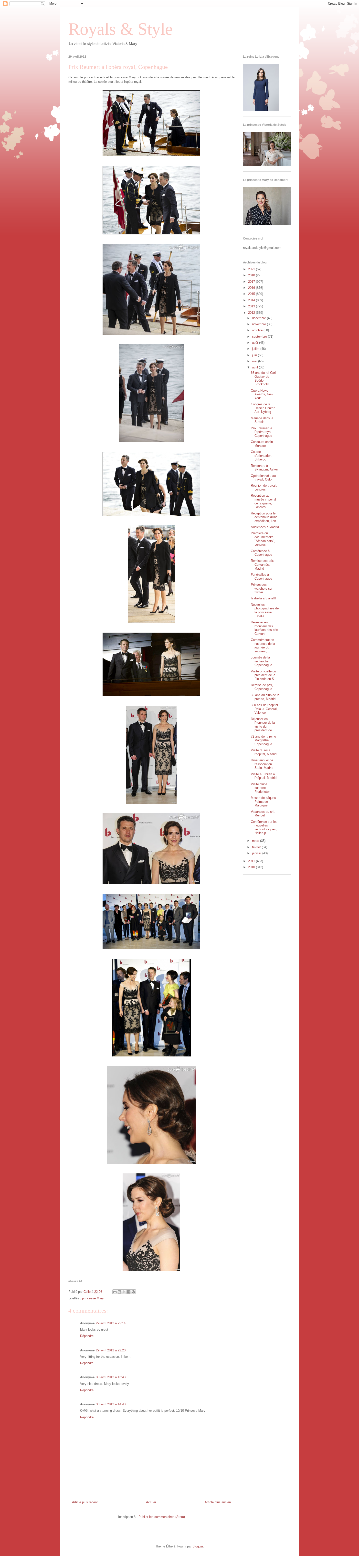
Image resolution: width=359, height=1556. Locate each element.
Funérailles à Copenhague (261, 576)
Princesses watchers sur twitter (262, 588)
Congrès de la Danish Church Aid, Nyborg (263, 408)
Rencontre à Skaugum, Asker (264, 467)
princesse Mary (93, 1298)
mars (256, 841)
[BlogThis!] (119, 1291)
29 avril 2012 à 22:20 (111, 1350)
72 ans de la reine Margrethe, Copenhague (263, 740)
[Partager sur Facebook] (128, 1291)
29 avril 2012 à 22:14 (111, 1323)
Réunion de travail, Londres (264, 487)
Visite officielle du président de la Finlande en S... (264, 675)
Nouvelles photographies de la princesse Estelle (265, 610)
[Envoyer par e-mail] (114, 1291)
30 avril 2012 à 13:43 (111, 1377)
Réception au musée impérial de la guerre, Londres (263, 501)
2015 (252, 294)
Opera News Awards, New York (262, 394)
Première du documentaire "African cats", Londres (263, 538)
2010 (252, 867)
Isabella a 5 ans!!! (263, 598)
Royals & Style (120, 29)
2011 (252, 861)
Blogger (197, 1546)
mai (255, 361)
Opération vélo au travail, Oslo (263, 477)
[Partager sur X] (124, 1291)
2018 (252, 275)
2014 (252, 300)
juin (255, 355)
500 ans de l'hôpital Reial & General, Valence (264, 708)
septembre (260, 336)
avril (255, 367)
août (255, 343)
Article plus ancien (218, 1502)
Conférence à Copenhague (261, 553)
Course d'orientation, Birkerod (261, 455)
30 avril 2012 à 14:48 (111, 1404)
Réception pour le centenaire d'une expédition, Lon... (265, 517)
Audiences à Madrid (265, 527)
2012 (252, 312)
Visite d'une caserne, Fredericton (260, 788)
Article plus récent (85, 1502)
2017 (252, 281)
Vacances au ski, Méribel (263, 813)
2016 (252, 288)
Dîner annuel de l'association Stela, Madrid (262, 764)
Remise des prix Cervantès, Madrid (262, 564)
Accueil (151, 1502)
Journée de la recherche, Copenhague (261, 661)
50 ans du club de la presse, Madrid (265, 697)
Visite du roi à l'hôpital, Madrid (263, 752)
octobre (258, 330)
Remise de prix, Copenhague (262, 687)
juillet (256, 349)
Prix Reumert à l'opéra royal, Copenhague (261, 432)
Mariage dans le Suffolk (262, 420)
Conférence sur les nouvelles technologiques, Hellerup (264, 827)
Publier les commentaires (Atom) (161, 1517)
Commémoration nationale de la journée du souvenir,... (263, 645)
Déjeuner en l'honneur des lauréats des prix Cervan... (264, 628)
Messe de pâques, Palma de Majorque (264, 801)
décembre (259, 318)
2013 (252, 306)
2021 (252, 269)
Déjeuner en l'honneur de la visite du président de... (263, 724)
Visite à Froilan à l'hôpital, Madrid (263, 776)
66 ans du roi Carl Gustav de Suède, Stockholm (263, 378)
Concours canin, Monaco (262, 444)
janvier (257, 853)
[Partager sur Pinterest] (133, 1291)
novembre (259, 324)
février (257, 847)
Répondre (87, 1336)
